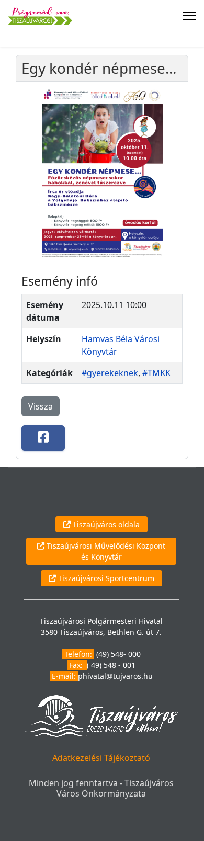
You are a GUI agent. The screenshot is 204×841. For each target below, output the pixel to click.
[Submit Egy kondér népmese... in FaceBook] (43, 438)
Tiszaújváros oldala (105, 524)
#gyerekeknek (110, 373)
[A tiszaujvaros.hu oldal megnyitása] (101, 715)
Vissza (40, 406)
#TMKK (156, 373)
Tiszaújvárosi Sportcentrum (105, 578)
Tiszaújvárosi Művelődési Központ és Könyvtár (104, 551)
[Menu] (189, 15)
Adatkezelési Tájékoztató (101, 758)
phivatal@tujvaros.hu (115, 676)
